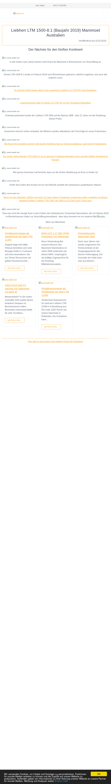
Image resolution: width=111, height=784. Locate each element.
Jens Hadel (39, 5)
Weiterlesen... (14, 268)
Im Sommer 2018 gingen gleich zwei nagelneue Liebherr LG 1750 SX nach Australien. (55, 90)
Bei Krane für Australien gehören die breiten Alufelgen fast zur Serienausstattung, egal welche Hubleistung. (55, 144)
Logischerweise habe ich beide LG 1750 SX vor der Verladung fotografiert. (55, 103)
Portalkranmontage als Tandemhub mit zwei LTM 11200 (18, 236)
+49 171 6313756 (59, 5)
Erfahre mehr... (62, 781)
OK (98, 774)
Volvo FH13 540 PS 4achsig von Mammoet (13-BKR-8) (17, 288)
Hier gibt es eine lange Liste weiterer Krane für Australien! (55, 341)
